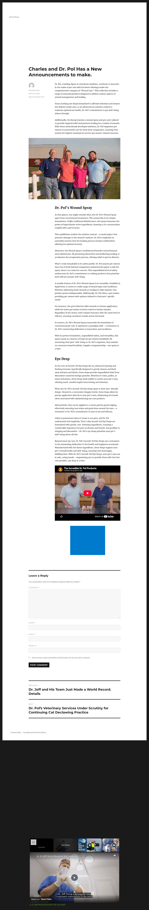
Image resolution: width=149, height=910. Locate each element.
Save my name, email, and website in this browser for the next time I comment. (61, 658)
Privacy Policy (16, 733)
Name (32, 623)
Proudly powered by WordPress (34, 733)
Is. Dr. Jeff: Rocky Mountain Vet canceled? (57, 856)
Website (33, 646)
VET (42, 97)
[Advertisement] (74, 48)
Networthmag (34, 90)
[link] (33, 856)
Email (32, 634)
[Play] (90, 845)
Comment (34, 588)
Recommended (35, 97)
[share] (114, 855)
